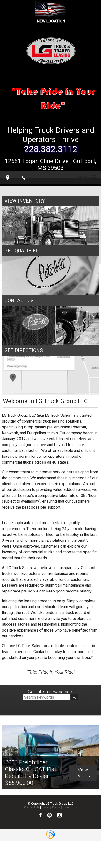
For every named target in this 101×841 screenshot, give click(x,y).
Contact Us (31, 807)
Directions (70, 807)
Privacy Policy (51, 807)
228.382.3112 (50, 149)
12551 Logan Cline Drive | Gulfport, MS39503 (50, 164)
